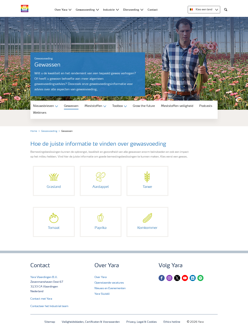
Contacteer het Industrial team (49, 306)
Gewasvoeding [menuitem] (85, 9)
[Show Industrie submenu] (117, 9)
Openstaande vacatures (109, 283)
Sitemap (49, 322)
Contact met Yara (41, 299)
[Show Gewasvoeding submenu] (97, 9)
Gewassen (71, 106)
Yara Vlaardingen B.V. (44, 277)
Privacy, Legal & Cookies (141, 322)
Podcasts (205, 106)
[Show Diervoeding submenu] (142, 9)
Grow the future (144, 106)
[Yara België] (25, 8)
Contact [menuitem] (153, 9)
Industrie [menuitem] (109, 9)
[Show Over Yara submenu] (70, 9)
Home (33, 131)
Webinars (39, 112)
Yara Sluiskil (101, 294)
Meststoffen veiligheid (177, 106)
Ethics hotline (171, 322)
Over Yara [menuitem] (61, 9)
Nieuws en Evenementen (110, 288)
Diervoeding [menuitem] (131, 9)
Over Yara (100, 277)
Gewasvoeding (49, 131)
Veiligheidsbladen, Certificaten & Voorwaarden (91, 322)
